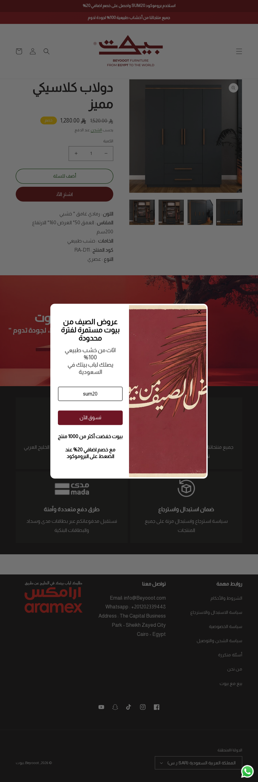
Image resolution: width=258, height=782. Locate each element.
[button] (90, 393)
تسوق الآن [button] (90, 417)
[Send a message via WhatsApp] (247, 771)
